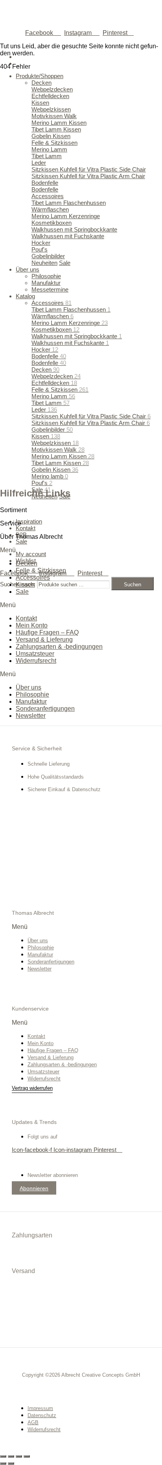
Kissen (25, 584)
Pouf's (41, 483)
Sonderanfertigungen (45, 708)
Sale (22, 591)
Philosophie (32, 694)
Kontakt (26, 618)
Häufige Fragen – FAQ (47, 632)
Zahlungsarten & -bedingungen (59, 646)
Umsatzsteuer (35, 653)
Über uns (28, 687)
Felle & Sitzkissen (41, 570)
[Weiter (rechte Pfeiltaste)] (11, 1463)
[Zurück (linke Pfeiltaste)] (3, 1463)
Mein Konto (32, 625)
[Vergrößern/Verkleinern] (3, 1456)
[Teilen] (19, 1456)
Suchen (132, 584)
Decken (26, 563)
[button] (81, 550)
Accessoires (33, 577)
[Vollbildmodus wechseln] (11, 1456)
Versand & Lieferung (44, 639)
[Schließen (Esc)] (27, 1456)
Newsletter (31, 715)
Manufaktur (31, 701)
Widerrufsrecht (36, 660)
